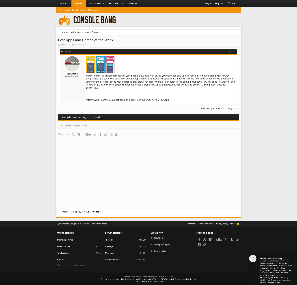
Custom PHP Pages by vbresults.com (148, 281)
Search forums (79, 10)
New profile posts (163, 244)
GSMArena (65, 44)
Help (232, 223)
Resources (114, 3)
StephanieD (141, 259)
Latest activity (161, 251)
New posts (65, 10)
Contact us (191, 223)
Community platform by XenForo (148, 277)
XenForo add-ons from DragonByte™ (140, 279)
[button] (69, 3)
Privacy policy (221, 223)
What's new (95, 3)
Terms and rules (206, 223)
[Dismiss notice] (291, 256)
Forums (79, 3)
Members (92, 10)
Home (63, 3)
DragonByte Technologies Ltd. (177, 279)
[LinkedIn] (84, 134)
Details (193, 279)
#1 (234, 51)
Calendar (132, 3)
